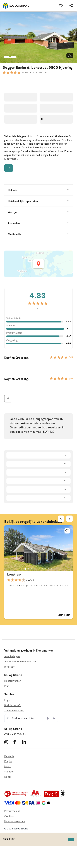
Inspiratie (9, 666)
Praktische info (12, 705)
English (8, 761)
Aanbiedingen (12, 656)
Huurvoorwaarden (14, 821)
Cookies (8, 816)
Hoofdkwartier (12, 681)
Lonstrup (14, 574)
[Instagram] (8, 742)
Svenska (9, 771)
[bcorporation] (64, 796)
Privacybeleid (12, 811)
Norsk (7, 766)
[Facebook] (17, 742)
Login (7, 700)
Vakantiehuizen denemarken (20, 661)
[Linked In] (26, 742)
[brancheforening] (16, 796)
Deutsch (9, 756)
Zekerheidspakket (14, 710)
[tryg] (52, 796)
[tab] (26, 569)
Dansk (7, 777)
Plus (6, 686)
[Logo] (14, 6)
